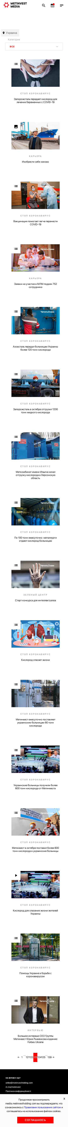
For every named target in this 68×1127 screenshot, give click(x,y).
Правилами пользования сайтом (42, 1107)
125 (43, 1057)
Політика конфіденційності (18, 1091)
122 (31, 1057)
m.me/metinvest (13, 1087)
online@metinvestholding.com (19, 1083)
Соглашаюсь (35, 1120)
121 (27, 1057)
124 (39, 1057)
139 (49, 1057)
